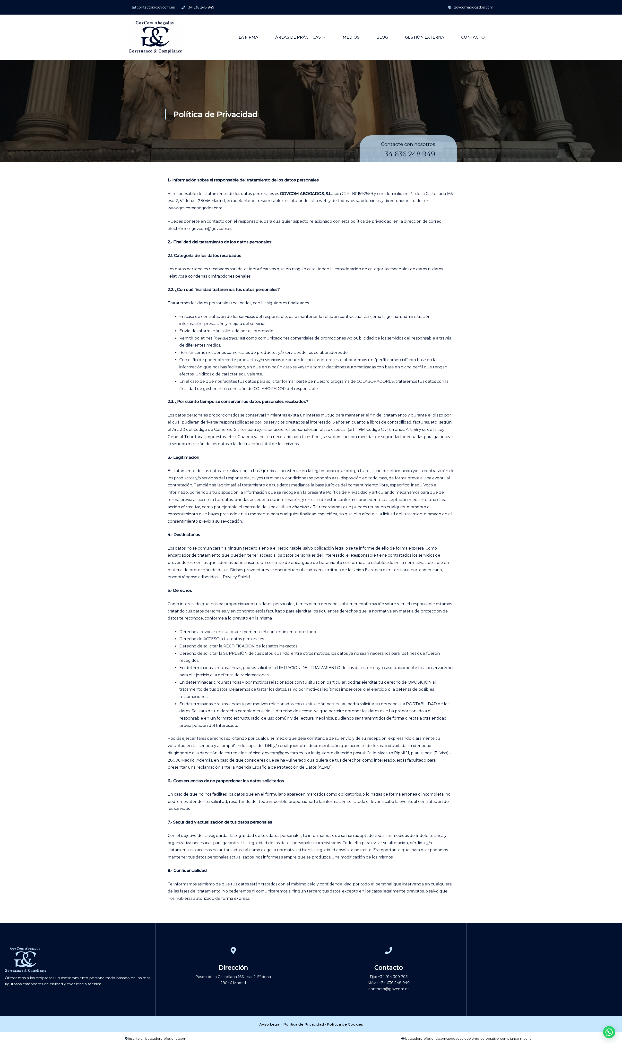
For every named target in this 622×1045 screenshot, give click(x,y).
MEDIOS (351, 37)
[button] (609, 1032)
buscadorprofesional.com (165, 1038)
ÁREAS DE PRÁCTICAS (298, 37)
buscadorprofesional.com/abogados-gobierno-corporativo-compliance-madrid (468, 1038)
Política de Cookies (345, 1024)
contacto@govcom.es (156, 7)
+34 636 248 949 (200, 7)
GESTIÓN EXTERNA (424, 37)
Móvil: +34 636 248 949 (389, 982)
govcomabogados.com (473, 7)
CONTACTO (473, 37)
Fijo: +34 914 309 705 (389, 976)
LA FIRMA (248, 37)
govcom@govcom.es (211, 228)
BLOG (382, 37)
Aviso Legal (270, 1024)
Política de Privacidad (303, 1024)
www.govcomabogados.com (195, 208)
